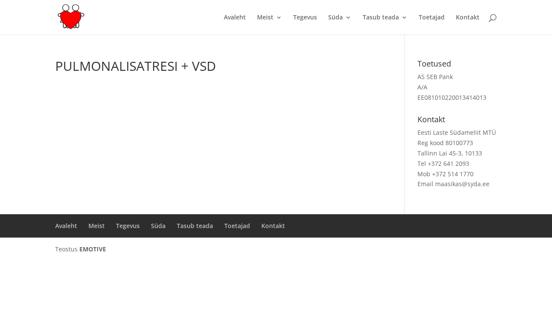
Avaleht (235, 17)
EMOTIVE (92, 249)
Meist (265, 17)
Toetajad (432, 17)
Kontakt (468, 17)
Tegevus (305, 17)
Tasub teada (381, 17)
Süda (335, 17)
